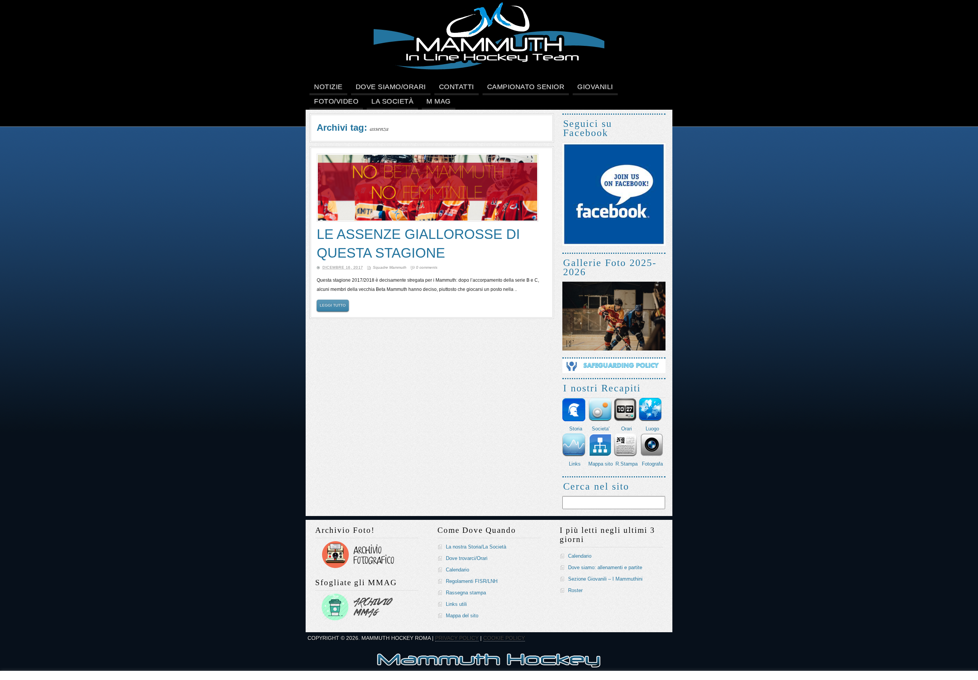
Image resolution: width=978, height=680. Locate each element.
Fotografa (652, 464)
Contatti (456, 87)
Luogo (652, 429)
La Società (392, 101)
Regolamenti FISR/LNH (471, 581)
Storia (575, 429)
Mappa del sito (462, 615)
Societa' (600, 429)
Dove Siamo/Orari (391, 87)
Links (575, 464)
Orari (626, 429)
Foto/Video (336, 101)
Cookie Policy (504, 638)
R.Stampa (626, 464)
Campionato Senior (526, 87)
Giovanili (595, 87)
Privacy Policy (457, 638)
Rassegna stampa (466, 593)
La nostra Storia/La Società (476, 547)
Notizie (328, 87)
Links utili (456, 604)
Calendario (457, 570)
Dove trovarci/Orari (466, 558)
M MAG (438, 101)
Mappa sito (600, 464)
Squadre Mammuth (389, 267)
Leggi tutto (333, 305)
